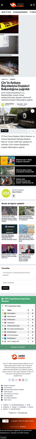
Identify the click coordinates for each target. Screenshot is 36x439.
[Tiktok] (23, 379)
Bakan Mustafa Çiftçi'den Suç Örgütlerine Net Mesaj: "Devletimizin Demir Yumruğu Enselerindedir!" (26, 257)
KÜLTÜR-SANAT (15, 409)
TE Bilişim (23, 427)
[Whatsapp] (26, 379)
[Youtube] (19, 379)
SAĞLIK (5, 409)
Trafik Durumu (8, 392)
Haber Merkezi (17, 192)
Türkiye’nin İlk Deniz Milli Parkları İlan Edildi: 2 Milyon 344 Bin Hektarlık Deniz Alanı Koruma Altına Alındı (26, 238)
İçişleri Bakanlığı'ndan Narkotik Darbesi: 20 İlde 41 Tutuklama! (26, 218)
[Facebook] (9, 379)
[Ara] (34, 5)
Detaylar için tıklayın (18, 347)
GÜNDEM (6, 407)
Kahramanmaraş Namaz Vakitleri (14, 389)
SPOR (28, 405)
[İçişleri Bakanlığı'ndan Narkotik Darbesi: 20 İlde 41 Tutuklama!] (27, 211)
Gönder (5, 288)
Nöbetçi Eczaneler (9, 385)
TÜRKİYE (12, 79)
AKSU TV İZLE (6, 12)
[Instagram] (16, 379)
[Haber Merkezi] (6, 193)
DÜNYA (31, 407)
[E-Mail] (13, 195)
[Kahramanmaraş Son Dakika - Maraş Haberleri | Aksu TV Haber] (17, 5)
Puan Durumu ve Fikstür (11, 394)
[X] (12, 379)
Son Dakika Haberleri (10, 398)
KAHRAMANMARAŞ (20, 12)
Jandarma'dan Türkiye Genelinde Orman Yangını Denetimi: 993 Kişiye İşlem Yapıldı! (9, 219)
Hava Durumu (8, 387)
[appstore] (12, 413)
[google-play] (22, 413)
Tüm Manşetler (8, 396)
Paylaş (6, 131)
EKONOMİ (22, 407)
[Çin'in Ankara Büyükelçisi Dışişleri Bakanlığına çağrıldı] (18, 118)
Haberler (4, 79)
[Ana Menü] (2, 5)
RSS (6, 421)
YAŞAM (14, 407)
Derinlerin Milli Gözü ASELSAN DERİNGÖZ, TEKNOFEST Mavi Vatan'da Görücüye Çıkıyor (9, 237)
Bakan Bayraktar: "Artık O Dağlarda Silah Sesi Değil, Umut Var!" (9, 256)
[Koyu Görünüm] (31, 5)
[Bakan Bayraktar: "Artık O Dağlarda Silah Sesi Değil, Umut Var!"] (9, 249)
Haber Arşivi (7, 400)
